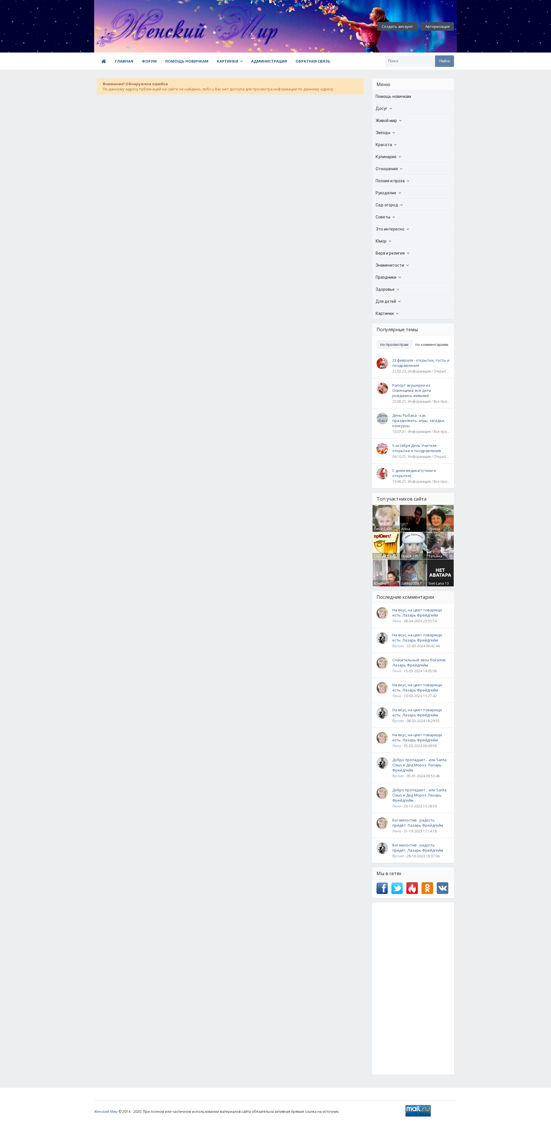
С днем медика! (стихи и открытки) (414, 473)
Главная (124, 61)
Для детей (386, 301)
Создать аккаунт (397, 26)
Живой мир (386, 120)
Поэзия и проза (390, 181)
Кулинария (386, 156)
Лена (378, 528)
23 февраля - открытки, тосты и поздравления (420, 363)
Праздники (386, 277)
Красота (384, 144)
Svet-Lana (436, 583)
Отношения (387, 168)
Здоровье (385, 289)
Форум (149, 61)
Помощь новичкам (186, 61)
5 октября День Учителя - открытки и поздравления (416, 448)
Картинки (227, 61)
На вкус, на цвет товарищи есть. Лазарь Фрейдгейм (417, 612)
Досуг (381, 108)
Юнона (380, 583)
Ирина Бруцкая (435, 531)
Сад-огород (387, 205)
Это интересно (390, 229)
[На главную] (125, 26)
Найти (444, 61)
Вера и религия (390, 253)
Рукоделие (386, 193)
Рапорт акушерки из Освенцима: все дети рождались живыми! (411, 390)
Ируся (406, 556)
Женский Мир (106, 1111)
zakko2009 (410, 583)
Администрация (269, 61)
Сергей (380, 556)
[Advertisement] (413, 988)
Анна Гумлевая (409, 531)
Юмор (381, 241)
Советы (383, 217)
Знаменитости (390, 265)
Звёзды (383, 132)
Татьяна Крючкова (436, 558)
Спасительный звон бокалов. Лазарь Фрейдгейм (419, 662)
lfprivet (398, 646)
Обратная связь (313, 61)
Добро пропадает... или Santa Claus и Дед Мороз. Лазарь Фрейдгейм (419, 765)
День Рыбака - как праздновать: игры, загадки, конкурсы (418, 420)
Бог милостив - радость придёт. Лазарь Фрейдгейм (417, 822)
